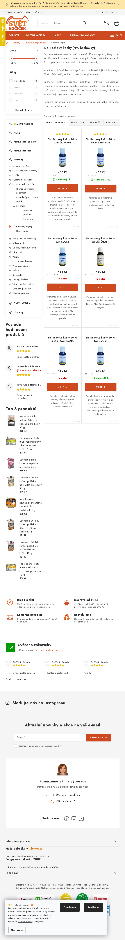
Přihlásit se (98, 737)
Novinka (25, 93)
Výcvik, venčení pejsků (23, 284)
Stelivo (15, 270)
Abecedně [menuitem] (112, 122)
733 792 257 (107, 23)
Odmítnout (69, 907)
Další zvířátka (22, 303)
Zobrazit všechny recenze (49, 650)
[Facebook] (66, 818)
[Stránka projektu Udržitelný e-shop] (82, 899)
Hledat (84, 23)
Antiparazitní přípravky (23, 166)
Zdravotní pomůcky (21, 288)
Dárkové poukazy (20, 293)
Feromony (28, 218)
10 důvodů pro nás (47, 884)
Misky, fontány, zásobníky (24, 238)
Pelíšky (15, 256)
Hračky (15, 175)
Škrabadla (17, 275)
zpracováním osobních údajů (45, 745)
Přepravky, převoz (21, 265)
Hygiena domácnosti (22, 179)
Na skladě (25, 81)
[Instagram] (73, 818)
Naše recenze (64, 884)
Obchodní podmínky (98, 884)
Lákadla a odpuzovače (23, 184)
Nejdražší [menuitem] (95, 122)
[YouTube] (81, 818)
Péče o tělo (17, 252)
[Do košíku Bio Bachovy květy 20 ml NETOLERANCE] (100, 188)
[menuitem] (14, 35)
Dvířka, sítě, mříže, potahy (24, 170)
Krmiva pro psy (23, 150)
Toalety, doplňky (20, 279)
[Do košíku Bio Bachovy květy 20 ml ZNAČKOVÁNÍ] (63, 188)
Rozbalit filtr (22, 110)
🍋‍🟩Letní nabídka (24, 124)
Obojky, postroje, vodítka (24, 247)
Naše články (81, 887)
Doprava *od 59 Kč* (26, 884)
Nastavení (17, 930)
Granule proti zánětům (99, 887)
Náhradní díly (18, 243)
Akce (25, 87)
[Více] (116, 35)
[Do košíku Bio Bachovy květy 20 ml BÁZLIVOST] (100, 387)
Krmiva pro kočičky (25, 141)
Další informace (25, 921)
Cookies (70, 887)
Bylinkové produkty (27, 212)
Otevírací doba (80, 884)
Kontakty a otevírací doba (18, 12)
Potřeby (18, 159)
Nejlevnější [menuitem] (78, 122)
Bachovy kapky (24, 226)
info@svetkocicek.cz (65, 795)
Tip (25, 100)
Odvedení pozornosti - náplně (27, 199)
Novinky (18, 312)
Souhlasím (93, 907)
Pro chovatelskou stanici (23, 261)
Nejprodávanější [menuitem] (56, 122)
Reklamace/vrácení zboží (28, 887)
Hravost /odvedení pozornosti (25, 190)
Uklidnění (20, 205)
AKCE (17, 132)
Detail (62, 287)
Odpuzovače (22, 231)
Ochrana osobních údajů (53, 887)
